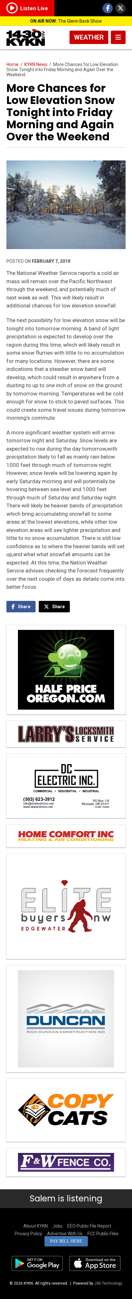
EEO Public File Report (89, 1226)
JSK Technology (108, 1283)
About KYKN (35, 1226)
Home (12, 64)
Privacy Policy (28, 1233)
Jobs (57, 1226)
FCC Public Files (103, 1233)
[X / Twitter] (120, 8)
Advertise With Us (65, 1233)
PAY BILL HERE (66, 1241)
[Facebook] (108, 8)
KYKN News (35, 64)
